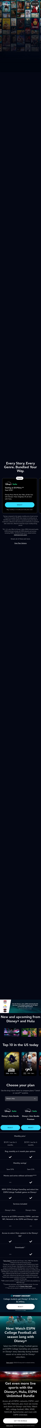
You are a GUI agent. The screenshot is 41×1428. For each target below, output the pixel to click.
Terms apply (9, 1362)
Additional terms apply (20, 535)
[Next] (37, 1032)
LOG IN (35, 3)
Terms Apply (7, 1261)
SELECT (19, 505)
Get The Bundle (20, 1421)
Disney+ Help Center (26, 1286)
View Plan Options (20, 543)
